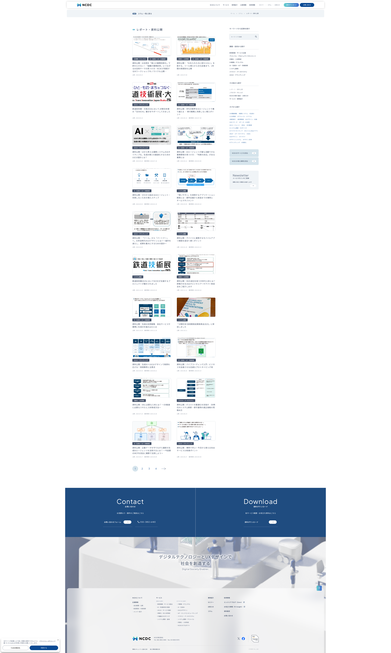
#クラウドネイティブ (236, 131)
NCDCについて (215, 5)
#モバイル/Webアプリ (251, 131)
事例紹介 (235, 5)
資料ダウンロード (291, 5)
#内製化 (243, 142)
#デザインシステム (235, 140)
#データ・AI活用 (244, 122)
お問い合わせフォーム (112, 522)
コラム (269, 5)
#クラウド (242, 137)
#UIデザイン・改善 (251, 119)
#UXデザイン (234, 137)
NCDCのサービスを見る (240, 153)
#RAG (243, 125)
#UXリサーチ (234, 122)
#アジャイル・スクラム (244, 116)
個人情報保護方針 (155, 649)
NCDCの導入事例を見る (240, 161)
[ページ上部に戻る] (319, 588)
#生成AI (251, 113)
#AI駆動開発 (233, 113)
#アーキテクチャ (240, 134)
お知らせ (277, 5)
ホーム (233, 13)
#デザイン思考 (247, 140)
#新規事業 (240, 119)
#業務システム (243, 113)
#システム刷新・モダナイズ (238, 128)
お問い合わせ (307, 5)
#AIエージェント (235, 125)
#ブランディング (235, 142)
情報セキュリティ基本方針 (140, 649)
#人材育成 (233, 116)
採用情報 (252, 5)
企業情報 (243, 5)
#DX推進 (249, 125)
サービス (226, 5)
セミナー (261, 5)
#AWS (248, 134)
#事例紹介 (233, 119)
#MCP (231, 134)
